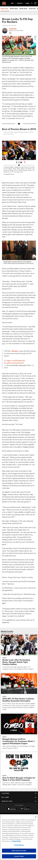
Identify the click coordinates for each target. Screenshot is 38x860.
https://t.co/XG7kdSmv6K (16, 360)
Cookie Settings (19, 845)
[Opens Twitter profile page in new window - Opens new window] (10, 33)
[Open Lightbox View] (19, 158)
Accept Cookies (19, 856)
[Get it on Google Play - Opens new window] (25, 809)
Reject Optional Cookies (19, 850)
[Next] (24, 162)
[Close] (36, 817)
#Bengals (14, 351)
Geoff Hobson (13, 28)
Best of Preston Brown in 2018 (19, 129)
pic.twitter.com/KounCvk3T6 (14, 363)
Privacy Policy (16, 841)
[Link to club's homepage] (4, 2)
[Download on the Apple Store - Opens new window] (12, 809)
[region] (19, 837)
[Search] (32, 3)
